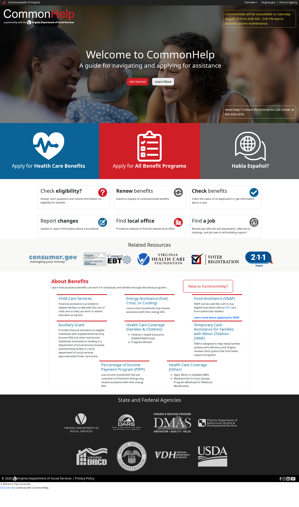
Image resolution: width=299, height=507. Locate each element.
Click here (6, 487)
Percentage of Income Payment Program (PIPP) (123, 367)
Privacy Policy (84, 478)
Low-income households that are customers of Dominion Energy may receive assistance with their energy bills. (122, 380)
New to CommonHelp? (208, 286)
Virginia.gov (268, 2)
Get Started (137, 81)
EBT (228, 307)
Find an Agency (288, 2)
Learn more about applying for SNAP (216, 317)
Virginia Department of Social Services (44, 478)
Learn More (163, 81)
